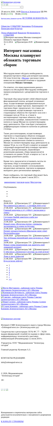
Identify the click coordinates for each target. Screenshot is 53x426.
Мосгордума (35, 182)
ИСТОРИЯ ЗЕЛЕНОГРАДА (34, 18)
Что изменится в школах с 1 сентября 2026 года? (25, 205)
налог (27, 182)
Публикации (37, 26)
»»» (10, 279)
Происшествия (7, 28)
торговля (20, 182)
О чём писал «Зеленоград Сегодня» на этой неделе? (26, 252)
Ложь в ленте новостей (14, 256)
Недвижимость (33, 33)
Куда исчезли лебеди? (13, 261)
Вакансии (22, 33)
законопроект (10, 182)
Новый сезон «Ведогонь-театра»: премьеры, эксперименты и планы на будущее (23, 225)
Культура (18, 28)
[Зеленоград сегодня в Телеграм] (5, 5)
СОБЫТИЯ (15, 26)
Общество (5, 26)
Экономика (26, 26)
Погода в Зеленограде (30, 12)
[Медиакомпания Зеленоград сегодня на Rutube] (2, 5)
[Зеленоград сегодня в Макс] (8, 5)
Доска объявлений (9, 33)
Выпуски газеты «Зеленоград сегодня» (11, 18)
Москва (25, 78)
